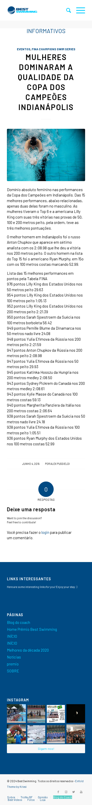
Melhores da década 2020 (28, 650)
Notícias (14, 657)
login (45, 532)
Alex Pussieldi (60, 463)
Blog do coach (18, 622)
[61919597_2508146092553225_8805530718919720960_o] (46, 155)
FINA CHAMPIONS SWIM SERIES (53, 49)
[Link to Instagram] (66, 792)
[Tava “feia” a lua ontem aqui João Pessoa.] (75, 713)
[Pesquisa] (66, 10)
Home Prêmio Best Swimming (32, 629)
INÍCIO (12, 636)
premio (13, 664)
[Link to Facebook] (58, 792)
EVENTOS (23, 49)
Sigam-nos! (46, 748)
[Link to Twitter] (73, 792)
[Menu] (78, 10)
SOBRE (13, 671)
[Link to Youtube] (81, 792)
